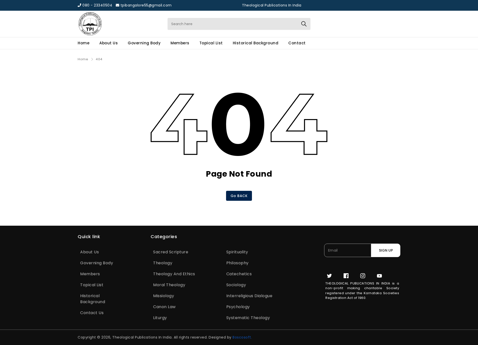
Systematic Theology (248, 318)
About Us (108, 43)
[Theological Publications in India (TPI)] (116, 23)
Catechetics (239, 274)
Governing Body (144, 43)
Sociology (236, 285)
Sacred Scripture (170, 252)
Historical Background (256, 43)
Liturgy (160, 318)
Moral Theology (169, 285)
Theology (162, 263)
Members (180, 43)
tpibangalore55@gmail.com (145, 5)
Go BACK (239, 195)
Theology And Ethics (174, 274)
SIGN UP (386, 250)
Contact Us (92, 313)
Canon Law (164, 307)
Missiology (163, 296)
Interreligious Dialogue (249, 296)
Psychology (238, 307)
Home (83, 43)
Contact (297, 43)
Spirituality (237, 252)
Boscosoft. (242, 337)
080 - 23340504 (96, 5)
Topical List (211, 43)
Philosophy (237, 263)
